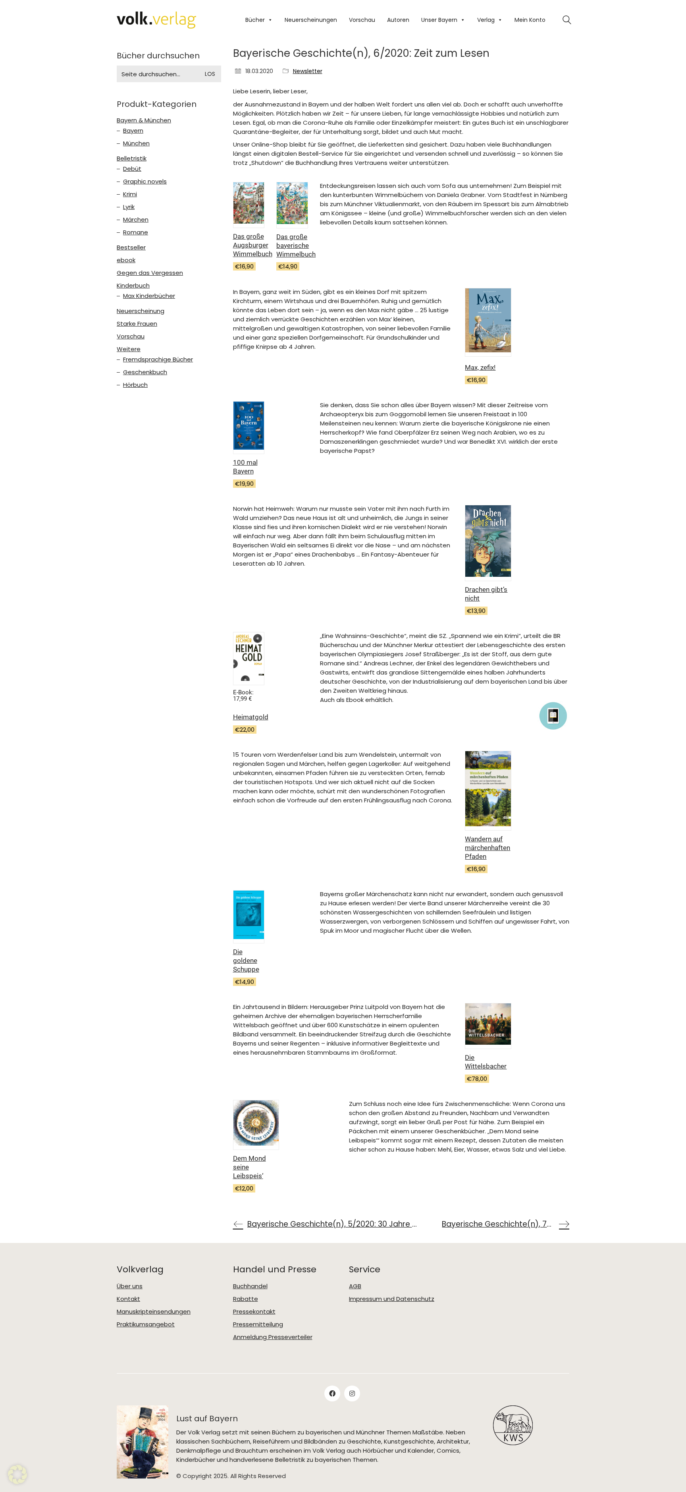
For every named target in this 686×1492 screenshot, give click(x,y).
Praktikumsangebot (146, 1324)
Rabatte (245, 1299)
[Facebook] (332, 1393)
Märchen (135, 220)
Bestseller (131, 247)
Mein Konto (529, 20)
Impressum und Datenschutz (391, 1299)
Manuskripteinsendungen (154, 1312)
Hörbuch (135, 385)
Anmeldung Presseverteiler (272, 1337)
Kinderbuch (133, 286)
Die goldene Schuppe (246, 960)
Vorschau (362, 20)
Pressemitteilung (258, 1324)
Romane (135, 232)
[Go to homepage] (156, 20)
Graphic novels (145, 182)
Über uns (130, 1286)
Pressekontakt (254, 1312)
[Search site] (567, 20)
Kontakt (128, 1299)
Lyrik (129, 207)
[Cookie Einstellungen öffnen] (17, 1482)
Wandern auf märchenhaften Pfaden (487, 847)
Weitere (129, 349)
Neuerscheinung (140, 311)
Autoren (398, 20)
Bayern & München (144, 120)
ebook (126, 260)
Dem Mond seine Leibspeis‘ (249, 1167)
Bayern (133, 131)
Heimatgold (250, 717)
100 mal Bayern (245, 466)
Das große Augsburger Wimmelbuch (252, 245)
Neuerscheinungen (311, 20)
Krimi (130, 194)
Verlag (486, 20)
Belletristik (131, 158)
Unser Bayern (439, 20)
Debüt (132, 169)
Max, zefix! (480, 367)
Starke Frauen (137, 324)
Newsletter (307, 71)
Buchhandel (250, 1286)
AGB (355, 1286)
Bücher (255, 20)
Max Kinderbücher (149, 296)
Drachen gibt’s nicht (486, 594)
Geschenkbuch (145, 372)
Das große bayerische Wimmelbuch (296, 245)
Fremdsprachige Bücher (158, 359)
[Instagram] (352, 1393)
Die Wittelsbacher (486, 1061)
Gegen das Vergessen (150, 273)
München (136, 143)
